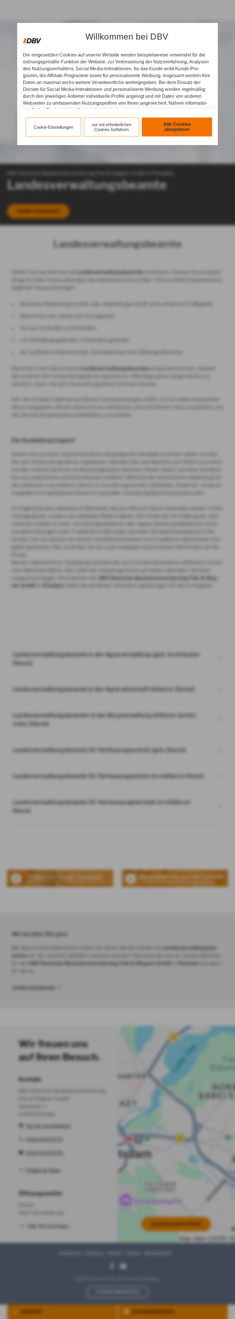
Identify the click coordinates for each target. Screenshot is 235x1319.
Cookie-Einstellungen (53, 127)
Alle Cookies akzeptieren (177, 127)
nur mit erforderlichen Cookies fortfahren (111, 127)
